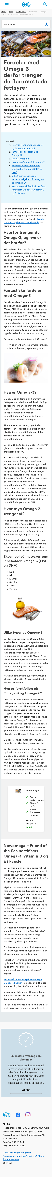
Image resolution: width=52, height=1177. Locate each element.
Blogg (11, 12)
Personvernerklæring (14, 1156)
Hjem (3, 12)
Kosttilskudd (21, 12)
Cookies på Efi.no (34, 1156)
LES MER (26, 1090)
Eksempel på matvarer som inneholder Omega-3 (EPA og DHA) (27, 169)
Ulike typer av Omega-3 (24, 175)
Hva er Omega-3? (21, 158)
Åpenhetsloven (11, 1159)
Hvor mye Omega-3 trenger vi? (28, 162)
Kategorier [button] (9, 24)
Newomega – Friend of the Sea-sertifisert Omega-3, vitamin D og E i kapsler (28, 189)
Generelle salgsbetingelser (17, 1152)
